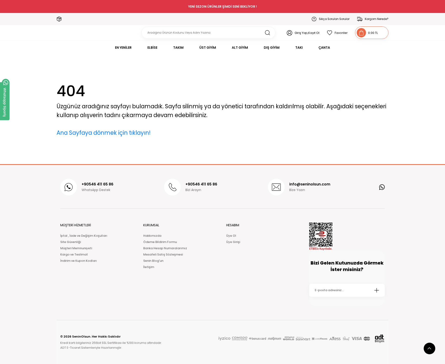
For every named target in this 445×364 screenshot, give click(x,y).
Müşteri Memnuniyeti (76, 248)
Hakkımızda (152, 235)
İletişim (148, 267)
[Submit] (376, 290)
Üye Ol (231, 235)
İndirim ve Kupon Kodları (78, 261)
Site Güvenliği (70, 242)
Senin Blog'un (153, 261)
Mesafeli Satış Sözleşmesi (163, 254)
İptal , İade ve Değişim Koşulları (83, 235)
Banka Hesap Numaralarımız (165, 248)
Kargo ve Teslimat (74, 254)
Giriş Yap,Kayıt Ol (307, 33)
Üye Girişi (233, 242)
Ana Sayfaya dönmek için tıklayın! (104, 133)
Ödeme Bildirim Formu (160, 242)
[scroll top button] (429, 348)
